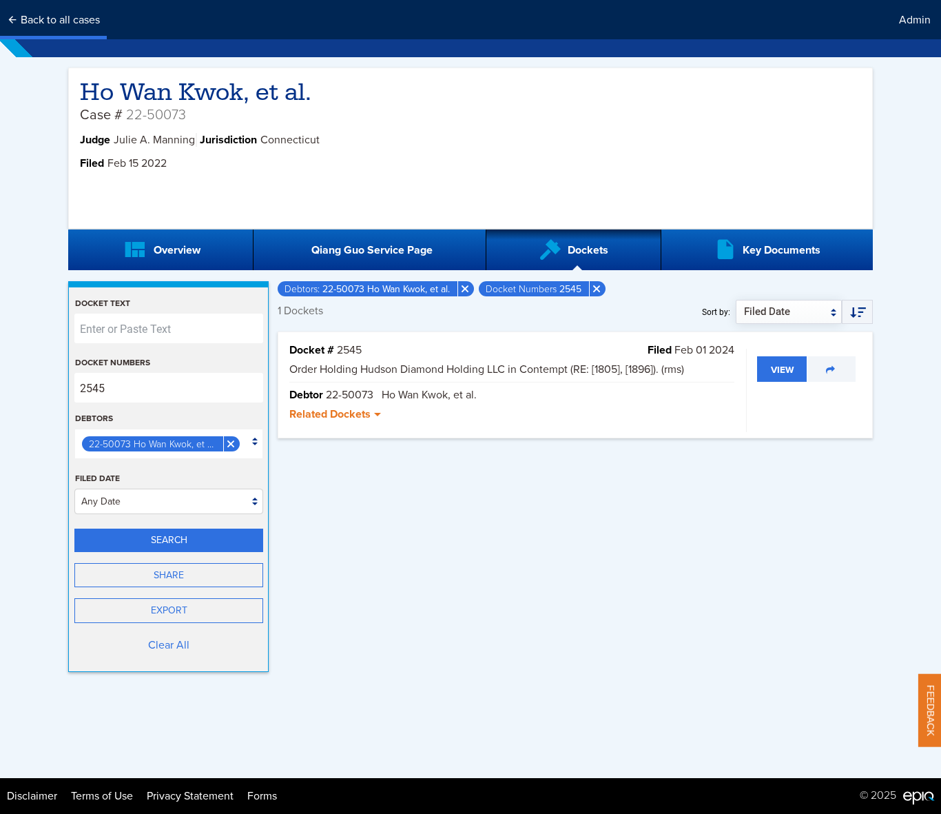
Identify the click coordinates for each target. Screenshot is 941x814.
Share (169, 575)
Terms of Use (102, 796)
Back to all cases (59, 20)
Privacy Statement (190, 796)
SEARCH (169, 540)
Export (169, 610)
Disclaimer (32, 796)
